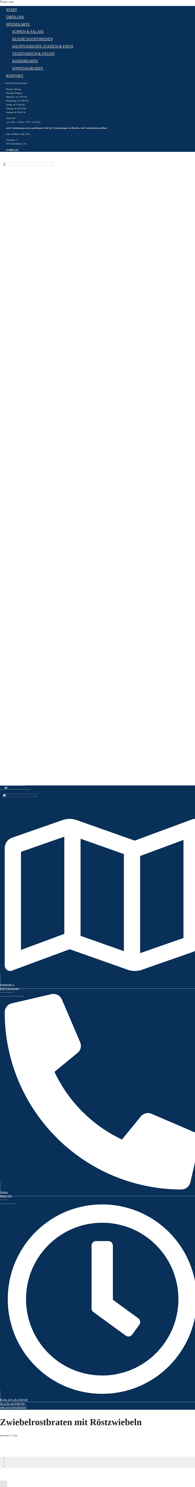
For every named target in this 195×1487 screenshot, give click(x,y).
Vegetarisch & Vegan (33, 54)
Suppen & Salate (28, 32)
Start (11, 10)
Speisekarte (18, 24)
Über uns (15, 17)
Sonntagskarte (27, 68)
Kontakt (14, 76)
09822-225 (13, 150)
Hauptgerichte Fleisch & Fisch (42, 46)
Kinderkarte (25, 61)
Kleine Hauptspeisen (32, 39)
